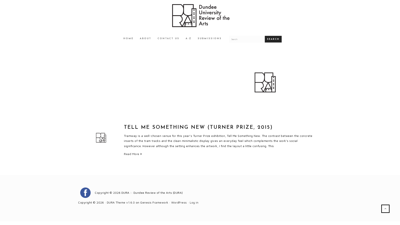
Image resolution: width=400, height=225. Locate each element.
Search (273, 39)
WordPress (179, 202)
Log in (194, 202)
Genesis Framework (154, 202)
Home (128, 39)
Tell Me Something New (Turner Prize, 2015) (198, 127)
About (145, 39)
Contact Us (168, 39)
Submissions (210, 39)
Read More (132, 154)
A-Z (188, 39)
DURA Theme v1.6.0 (121, 202)
